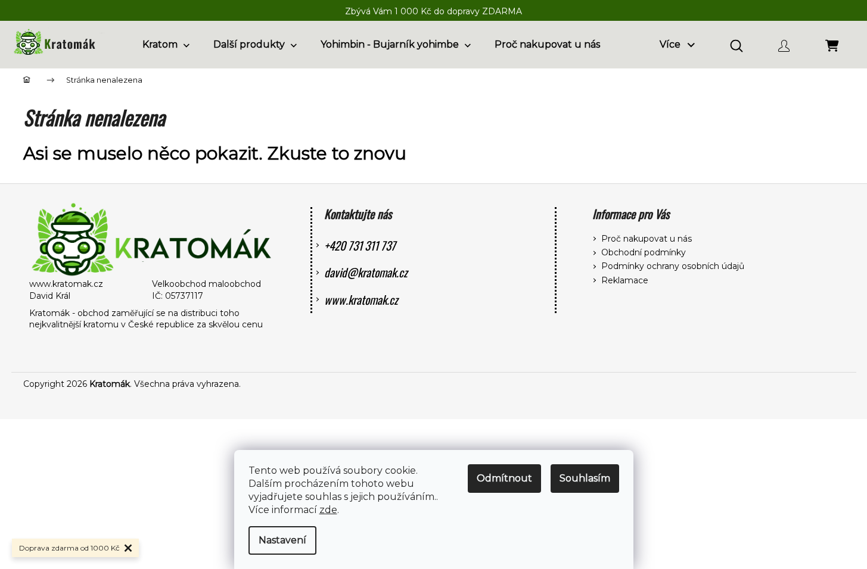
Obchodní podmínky (643, 252)
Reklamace (624, 280)
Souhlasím (585, 478)
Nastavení (282, 540)
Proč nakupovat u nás (646, 238)
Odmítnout (504, 478)
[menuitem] (165, 44)
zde (328, 509)
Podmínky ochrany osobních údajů (672, 266)
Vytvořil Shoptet (810, 384)
